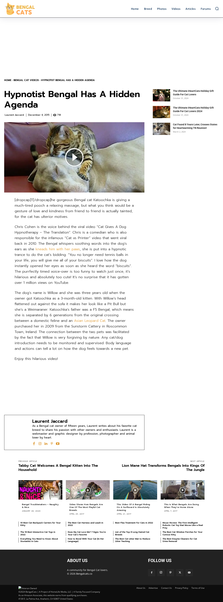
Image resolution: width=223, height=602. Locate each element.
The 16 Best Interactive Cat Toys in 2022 (37, 533)
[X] (179, 572)
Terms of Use (198, 587)
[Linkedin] (46, 443)
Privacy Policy (181, 587)
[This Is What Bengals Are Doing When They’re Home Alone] (183, 490)
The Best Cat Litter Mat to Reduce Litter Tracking (132, 540)
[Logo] (31, 8)
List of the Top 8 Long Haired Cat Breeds (132, 533)
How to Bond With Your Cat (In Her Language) (86, 540)
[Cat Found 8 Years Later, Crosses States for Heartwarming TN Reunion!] (161, 129)
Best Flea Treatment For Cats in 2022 (134, 522)
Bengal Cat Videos (26, 80)
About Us (140, 587)
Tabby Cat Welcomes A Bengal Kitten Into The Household (58, 467)
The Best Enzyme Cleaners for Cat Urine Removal (180, 540)
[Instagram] (40, 443)
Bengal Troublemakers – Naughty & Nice (40, 506)
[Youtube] (57, 443)
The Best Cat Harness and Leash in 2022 (85, 524)
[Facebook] (34, 443)
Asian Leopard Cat (89, 320)
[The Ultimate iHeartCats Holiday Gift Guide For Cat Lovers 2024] (161, 112)
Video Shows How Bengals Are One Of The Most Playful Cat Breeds (86, 507)
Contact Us (166, 587)
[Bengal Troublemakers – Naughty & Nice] (40, 490)
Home (7, 80)
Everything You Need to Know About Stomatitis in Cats (39, 540)
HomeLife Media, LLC (61, 591)
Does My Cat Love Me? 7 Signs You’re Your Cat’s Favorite (87, 533)
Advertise (153, 587)
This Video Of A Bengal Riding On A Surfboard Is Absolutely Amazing (133, 507)
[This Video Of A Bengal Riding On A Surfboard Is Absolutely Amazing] (135, 490)
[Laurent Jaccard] (18, 432)
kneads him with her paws (58, 249)
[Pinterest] (51, 443)
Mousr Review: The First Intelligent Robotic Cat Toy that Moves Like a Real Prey (183, 525)
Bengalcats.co (84, 573)
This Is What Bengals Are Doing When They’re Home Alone (181, 506)
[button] (217, 8)
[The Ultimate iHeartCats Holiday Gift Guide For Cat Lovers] (161, 95)
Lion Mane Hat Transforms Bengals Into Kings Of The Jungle (163, 467)
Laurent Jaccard (14, 115)
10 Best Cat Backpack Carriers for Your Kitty (40, 524)
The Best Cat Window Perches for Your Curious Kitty (182, 533)
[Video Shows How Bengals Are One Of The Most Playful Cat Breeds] (88, 490)
